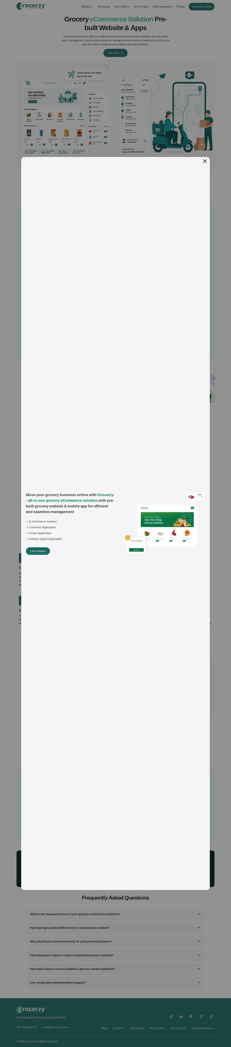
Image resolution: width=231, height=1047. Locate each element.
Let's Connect (38, 551)
